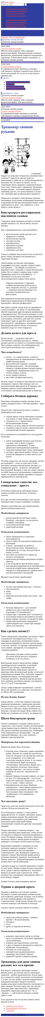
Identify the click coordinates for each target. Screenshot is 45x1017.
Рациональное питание (16, 16)
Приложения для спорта (16, 1008)
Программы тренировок (16, 11)
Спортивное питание (15, 87)
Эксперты (10, 84)
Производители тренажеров (18, 82)
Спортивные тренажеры (16, 9)
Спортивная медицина (15, 89)
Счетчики (10, 1010)
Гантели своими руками (11, 49)
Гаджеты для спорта (14, 1006)
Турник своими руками (11, 67)
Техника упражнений (15, 13)
